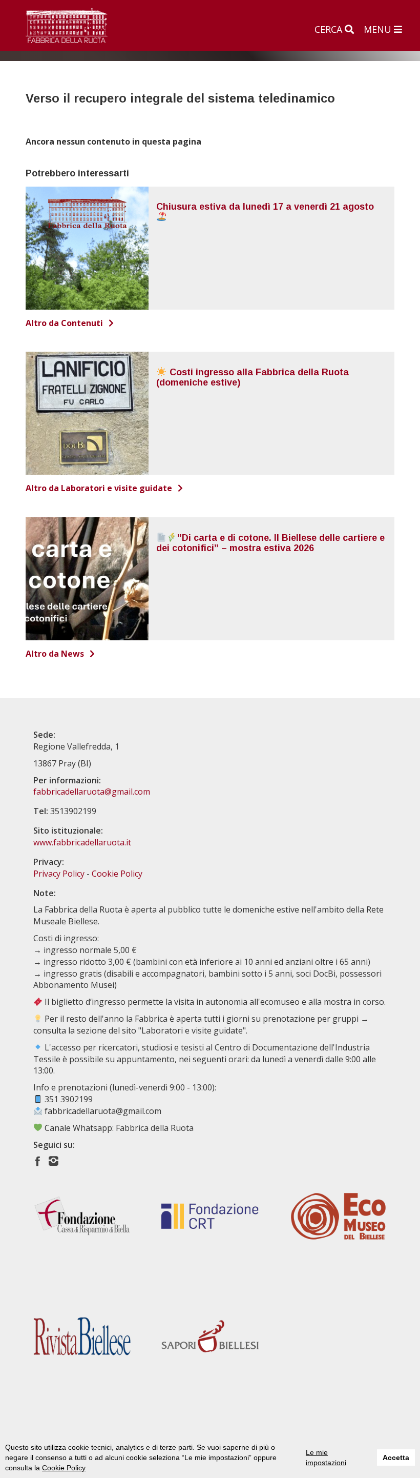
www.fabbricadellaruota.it (82, 842)
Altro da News (56, 653)
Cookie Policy (64, 1468)
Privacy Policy (59, 873)
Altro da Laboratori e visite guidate (100, 488)
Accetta (396, 1457)
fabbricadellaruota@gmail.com (91, 791)
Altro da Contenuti (65, 323)
